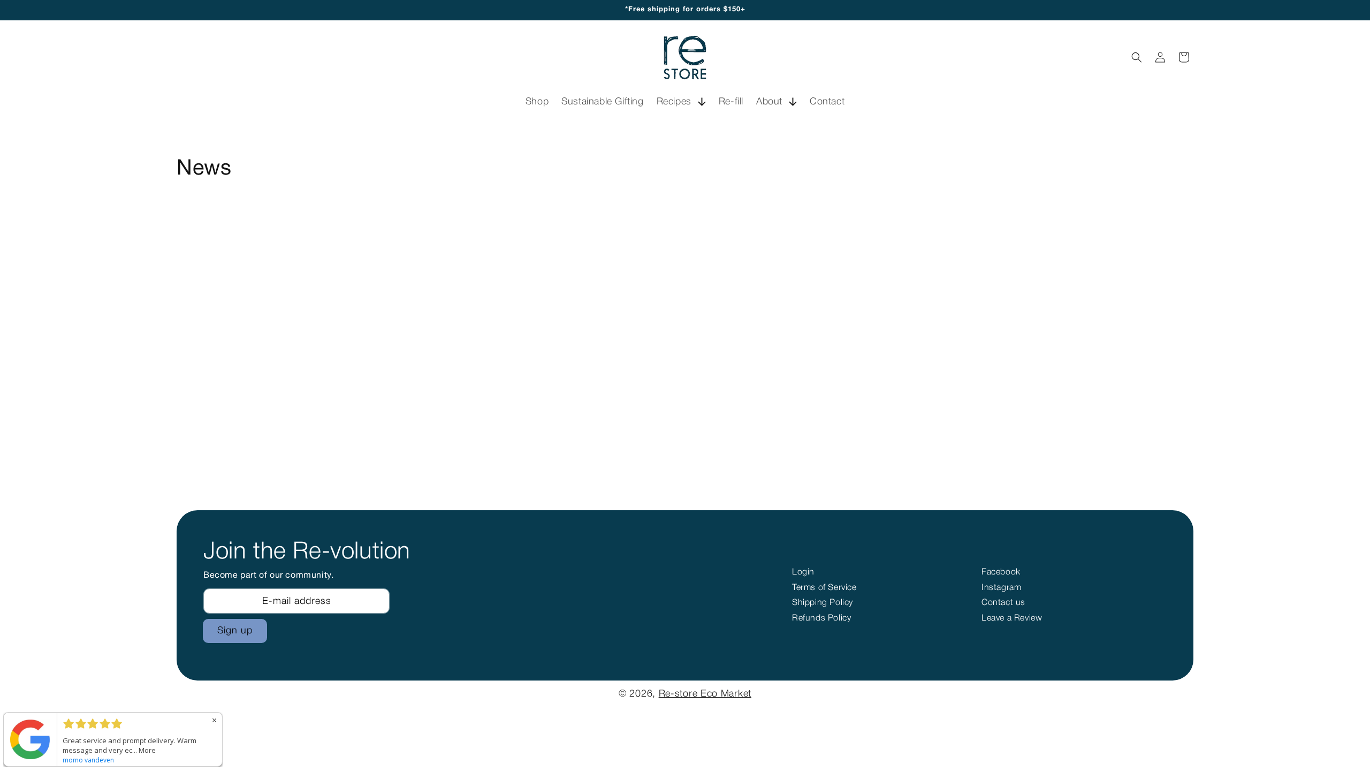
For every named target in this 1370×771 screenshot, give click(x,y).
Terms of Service (824, 588)
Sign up (235, 630)
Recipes (674, 101)
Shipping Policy (822, 603)
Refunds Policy (821, 618)
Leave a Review (1011, 618)
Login (803, 572)
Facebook (1001, 572)
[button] (681, 102)
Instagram (1001, 588)
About (769, 101)
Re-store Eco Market (705, 694)
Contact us (1003, 603)
